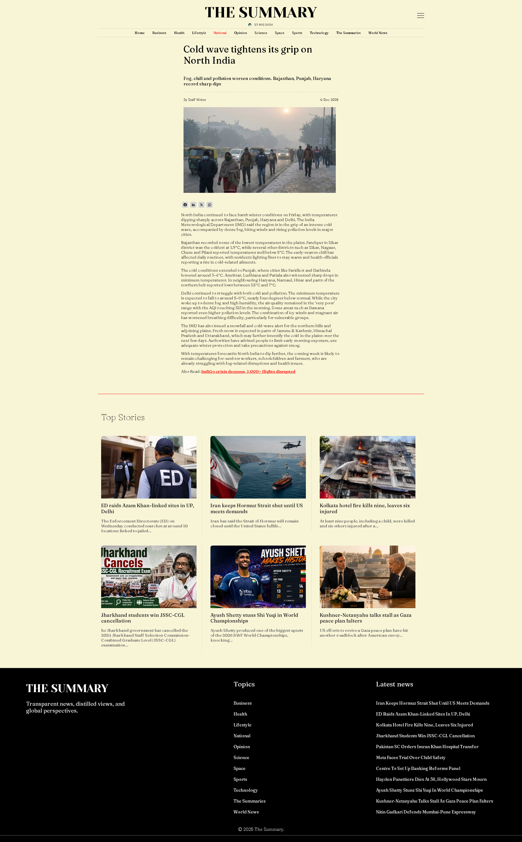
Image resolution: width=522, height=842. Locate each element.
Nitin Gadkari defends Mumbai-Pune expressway (426, 812)
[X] (201, 205)
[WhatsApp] (210, 205)
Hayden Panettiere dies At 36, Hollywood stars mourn (431, 779)
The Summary (261, 12)
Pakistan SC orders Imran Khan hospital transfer (427, 746)
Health (179, 33)
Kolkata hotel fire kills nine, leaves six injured (424, 725)
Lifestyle (199, 33)
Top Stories (123, 417)
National (220, 33)
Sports (297, 33)
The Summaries (348, 33)
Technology (319, 33)
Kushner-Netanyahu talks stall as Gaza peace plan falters (434, 801)
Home (140, 33)
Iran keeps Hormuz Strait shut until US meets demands (432, 703)
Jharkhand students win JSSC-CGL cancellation (425, 735)
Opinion (240, 33)
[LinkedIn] (193, 205)
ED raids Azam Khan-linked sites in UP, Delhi (423, 714)
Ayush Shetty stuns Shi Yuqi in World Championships (429, 790)
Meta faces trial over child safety (411, 757)
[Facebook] (185, 205)
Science (260, 33)
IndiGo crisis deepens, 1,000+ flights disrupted (248, 371)
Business (159, 33)
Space (279, 33)
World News (377, 33)
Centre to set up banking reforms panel (418, 768)
